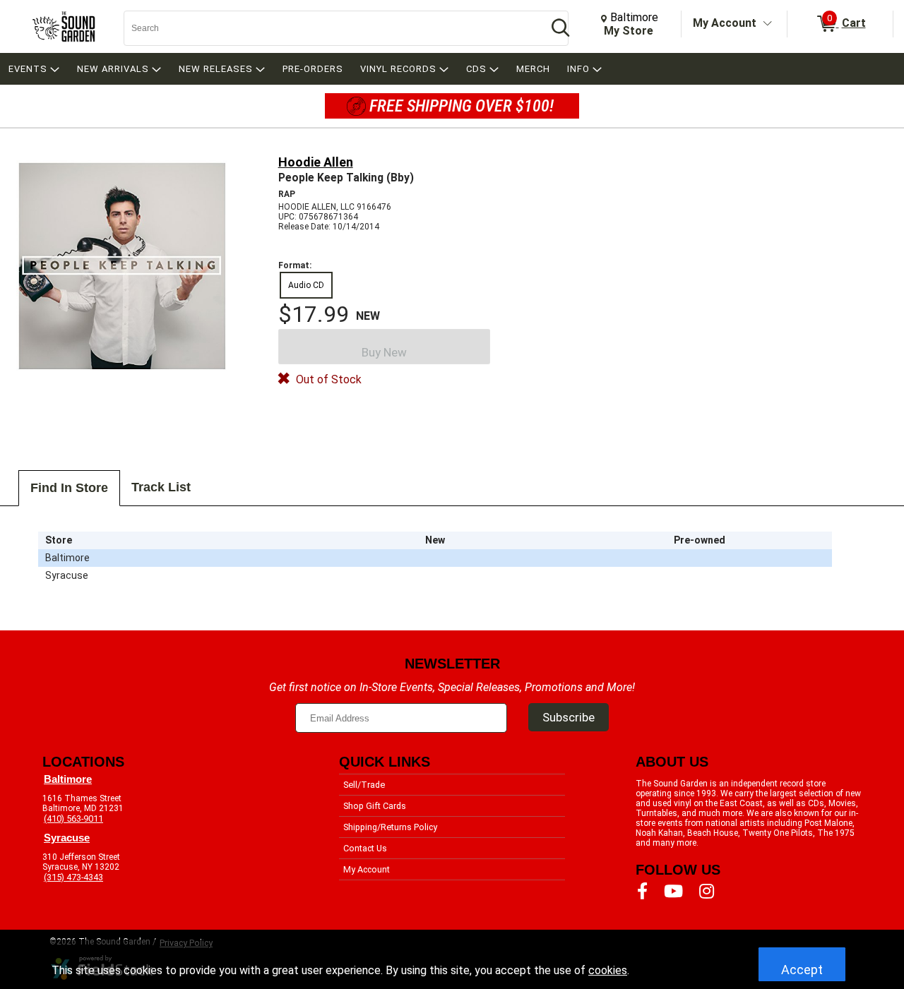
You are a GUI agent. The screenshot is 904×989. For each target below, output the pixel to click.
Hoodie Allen (315, 162)
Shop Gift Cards (374, 806)
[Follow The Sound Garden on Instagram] (706, 891)
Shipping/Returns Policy (390, 827)
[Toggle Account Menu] (767, 24)
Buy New (384, 352)
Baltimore (68, 779)
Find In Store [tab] (69, 488)
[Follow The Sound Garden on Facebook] (642, 891)
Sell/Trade (364, 784)
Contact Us (365, 848)
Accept (802, 969)
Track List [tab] (161, 487)
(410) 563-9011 (73, 818)
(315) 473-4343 (73, 877)
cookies (607, 970)
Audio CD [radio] (306, 285)
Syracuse (67, 838)
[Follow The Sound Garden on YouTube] (673, 891)
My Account (724, 23)
